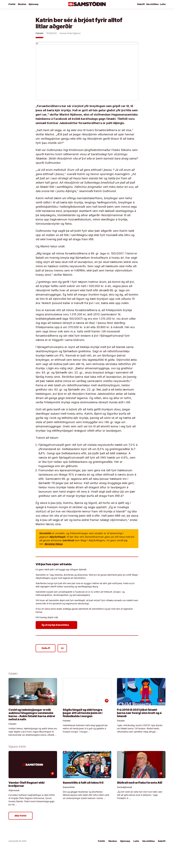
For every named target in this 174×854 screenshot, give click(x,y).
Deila (46, 648)
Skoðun (22, 4)
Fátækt (39, 33)
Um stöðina (152, 4)
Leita (162, 4)
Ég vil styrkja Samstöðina (57, 625)
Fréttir (12, 4)
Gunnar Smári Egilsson (70, 33)
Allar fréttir (21, 815)
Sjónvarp (33, 4)
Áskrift (141, 4)
